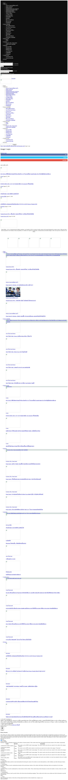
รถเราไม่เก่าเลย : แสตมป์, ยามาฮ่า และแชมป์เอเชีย (18, 367)
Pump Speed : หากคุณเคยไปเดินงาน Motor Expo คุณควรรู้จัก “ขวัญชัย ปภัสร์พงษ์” (24, 494)
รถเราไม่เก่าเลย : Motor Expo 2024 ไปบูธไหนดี (16, 351)
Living (7, 40)
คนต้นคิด (8, 18)
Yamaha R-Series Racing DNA (11, 9)
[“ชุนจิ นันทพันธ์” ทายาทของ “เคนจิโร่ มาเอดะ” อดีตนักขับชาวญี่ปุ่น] (13, 682)
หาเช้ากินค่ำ (8, 31)
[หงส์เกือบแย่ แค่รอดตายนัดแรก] (13, 570)
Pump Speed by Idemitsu (10, 11)
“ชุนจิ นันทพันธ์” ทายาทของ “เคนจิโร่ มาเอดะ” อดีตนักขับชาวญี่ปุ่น (21, 686)
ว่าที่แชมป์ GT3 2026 (10, 559)
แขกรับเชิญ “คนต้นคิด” (10, 37)
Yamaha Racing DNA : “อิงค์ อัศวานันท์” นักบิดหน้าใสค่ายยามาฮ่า (21, 300)
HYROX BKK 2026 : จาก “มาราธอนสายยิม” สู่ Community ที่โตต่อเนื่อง (17, 184)
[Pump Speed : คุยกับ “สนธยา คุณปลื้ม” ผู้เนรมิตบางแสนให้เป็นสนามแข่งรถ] (13, 460)
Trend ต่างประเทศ (9, 58)
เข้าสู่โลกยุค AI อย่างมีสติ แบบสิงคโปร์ (10, 193)
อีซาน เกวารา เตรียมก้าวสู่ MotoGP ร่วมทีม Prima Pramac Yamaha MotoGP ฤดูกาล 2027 (25, 671)
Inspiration (5, 45)
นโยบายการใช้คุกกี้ (16, 724)
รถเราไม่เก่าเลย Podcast (10, 27)
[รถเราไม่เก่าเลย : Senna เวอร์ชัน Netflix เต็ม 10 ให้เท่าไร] (13, 332)
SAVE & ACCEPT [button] (4, 778)
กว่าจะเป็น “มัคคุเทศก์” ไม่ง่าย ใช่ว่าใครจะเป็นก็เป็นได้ (18, 639)
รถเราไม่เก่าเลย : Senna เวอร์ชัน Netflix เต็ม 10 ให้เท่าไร (19, 336)
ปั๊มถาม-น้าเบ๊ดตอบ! (10, 19)
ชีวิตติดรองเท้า (9, 49)
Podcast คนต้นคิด (6, 24)
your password (15, 64)
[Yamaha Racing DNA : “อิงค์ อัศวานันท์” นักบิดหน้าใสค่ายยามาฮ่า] (13, 296)
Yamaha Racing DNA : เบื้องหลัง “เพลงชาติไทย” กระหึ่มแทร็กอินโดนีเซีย (17, 214)
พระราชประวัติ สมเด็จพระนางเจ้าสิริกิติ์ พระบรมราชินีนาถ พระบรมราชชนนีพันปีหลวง (26, 624)
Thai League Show (9, 15)
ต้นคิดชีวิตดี (8, 22)
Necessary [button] (2, 739)
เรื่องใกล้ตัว (8, 34)
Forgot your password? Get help (7, 67)
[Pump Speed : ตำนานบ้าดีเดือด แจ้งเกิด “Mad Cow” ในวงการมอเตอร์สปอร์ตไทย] (13, 505)
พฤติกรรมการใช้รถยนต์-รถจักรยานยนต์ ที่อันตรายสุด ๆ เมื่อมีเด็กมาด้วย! (23, 430)
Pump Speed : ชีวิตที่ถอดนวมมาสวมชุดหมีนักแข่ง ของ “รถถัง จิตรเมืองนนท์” (23, 479)
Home (4, 3)
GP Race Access (9, 7)
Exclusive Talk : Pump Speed (11, 42)
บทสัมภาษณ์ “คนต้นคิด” (11, 44)
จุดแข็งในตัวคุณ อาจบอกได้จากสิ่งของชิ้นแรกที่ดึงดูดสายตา (20, 446)
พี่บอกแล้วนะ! (8, 32)
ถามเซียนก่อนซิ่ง (9, 14)
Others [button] (2, 775)
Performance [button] (3, 762)
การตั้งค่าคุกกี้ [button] (3, 724)
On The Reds (8, 17)
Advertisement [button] (3, 770)
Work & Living (6, 38)
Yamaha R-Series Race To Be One (12, 8)
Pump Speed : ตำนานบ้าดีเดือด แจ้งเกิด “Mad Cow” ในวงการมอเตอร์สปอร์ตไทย (24, 509)
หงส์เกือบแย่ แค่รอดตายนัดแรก (13, 574)
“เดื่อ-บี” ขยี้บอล (9, 13)
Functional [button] (3, 759)
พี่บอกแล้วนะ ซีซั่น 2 (10, 30)
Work (7, 39)
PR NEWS (3, 206)
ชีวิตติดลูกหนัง (9, 48)
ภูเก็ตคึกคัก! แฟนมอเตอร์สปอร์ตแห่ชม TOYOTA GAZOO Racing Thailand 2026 (19, 204)
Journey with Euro (9, 6)
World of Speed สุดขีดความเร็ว (12, 5)
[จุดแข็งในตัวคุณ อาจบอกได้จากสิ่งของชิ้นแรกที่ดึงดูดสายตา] (13, 442)
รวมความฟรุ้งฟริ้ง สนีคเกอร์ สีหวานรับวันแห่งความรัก (14, 146)
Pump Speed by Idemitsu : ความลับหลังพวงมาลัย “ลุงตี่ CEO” (19, 285)
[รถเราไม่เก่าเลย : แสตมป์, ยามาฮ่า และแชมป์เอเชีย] (13, 363)
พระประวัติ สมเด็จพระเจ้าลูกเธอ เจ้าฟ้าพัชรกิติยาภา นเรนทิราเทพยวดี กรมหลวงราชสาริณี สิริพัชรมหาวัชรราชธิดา (33, 592)
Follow (65, 157)
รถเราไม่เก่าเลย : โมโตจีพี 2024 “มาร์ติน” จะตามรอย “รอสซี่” (20, 383)
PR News (5, 59)
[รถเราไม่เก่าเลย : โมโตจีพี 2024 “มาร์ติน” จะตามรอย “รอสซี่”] (13, 379)
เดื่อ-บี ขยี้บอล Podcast (10, 25)
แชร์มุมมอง (8, 54)
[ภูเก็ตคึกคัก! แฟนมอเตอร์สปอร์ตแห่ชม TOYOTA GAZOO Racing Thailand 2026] (4, 201)
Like (66, 154)
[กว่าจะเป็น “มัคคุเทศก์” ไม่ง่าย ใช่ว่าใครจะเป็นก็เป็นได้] (13, 635)
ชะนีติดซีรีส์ (8, 52)
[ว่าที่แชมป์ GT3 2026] (13, 554)
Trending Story (6, 55)
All (6, 253)
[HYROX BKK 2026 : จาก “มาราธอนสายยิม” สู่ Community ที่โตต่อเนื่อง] (4, 181)
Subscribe (64, 160)
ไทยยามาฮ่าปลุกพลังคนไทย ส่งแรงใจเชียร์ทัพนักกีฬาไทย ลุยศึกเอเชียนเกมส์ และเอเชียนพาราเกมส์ (29, 716)
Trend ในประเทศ (9, 56)
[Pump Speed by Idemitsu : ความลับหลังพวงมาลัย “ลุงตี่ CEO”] (13, 280)
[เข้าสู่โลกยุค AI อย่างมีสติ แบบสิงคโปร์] (4, 191)
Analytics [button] (2, 766)
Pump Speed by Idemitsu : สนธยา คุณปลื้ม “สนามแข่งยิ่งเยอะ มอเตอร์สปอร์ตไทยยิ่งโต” (26, 316)
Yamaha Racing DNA (10, 10)
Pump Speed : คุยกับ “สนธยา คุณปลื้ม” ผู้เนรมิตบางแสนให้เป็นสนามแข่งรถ (23, 464)
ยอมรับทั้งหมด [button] (9, 724)
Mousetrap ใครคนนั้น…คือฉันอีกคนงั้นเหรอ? (16, 543)
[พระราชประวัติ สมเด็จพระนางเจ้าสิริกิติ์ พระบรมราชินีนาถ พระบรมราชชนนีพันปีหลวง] (13, 619)
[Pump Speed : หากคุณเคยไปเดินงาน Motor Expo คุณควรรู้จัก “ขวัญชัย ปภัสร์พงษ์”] (13, 490)
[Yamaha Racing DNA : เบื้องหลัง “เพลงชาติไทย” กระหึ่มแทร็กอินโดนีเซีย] (4, 211)
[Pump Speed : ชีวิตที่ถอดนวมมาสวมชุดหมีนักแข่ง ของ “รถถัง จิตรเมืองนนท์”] (13, 475)
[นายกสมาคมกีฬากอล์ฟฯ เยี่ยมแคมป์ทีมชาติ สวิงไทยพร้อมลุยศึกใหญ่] (13, 697)
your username (15, 63)
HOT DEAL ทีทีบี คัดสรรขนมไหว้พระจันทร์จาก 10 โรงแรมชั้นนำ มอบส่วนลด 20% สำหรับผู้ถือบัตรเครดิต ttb (26, 174)
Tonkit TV (5, 4)
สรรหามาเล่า (8, 28)
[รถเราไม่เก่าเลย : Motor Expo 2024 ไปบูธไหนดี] (13, 347)
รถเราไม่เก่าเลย (9, 51)
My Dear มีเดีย (8, 46)
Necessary (4, 740)
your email (15, 70)
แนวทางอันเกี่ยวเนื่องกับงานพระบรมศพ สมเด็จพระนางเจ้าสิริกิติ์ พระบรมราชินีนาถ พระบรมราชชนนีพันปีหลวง (32, 608)
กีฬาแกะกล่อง (8, 21)
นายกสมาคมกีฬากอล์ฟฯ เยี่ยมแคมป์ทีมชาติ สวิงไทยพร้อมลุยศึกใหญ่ (22, 701)
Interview (5, 41)
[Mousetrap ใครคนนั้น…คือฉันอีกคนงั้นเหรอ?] (13, 539)
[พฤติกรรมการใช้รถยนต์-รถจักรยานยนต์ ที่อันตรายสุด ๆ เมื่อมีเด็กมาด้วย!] (13, 427)
